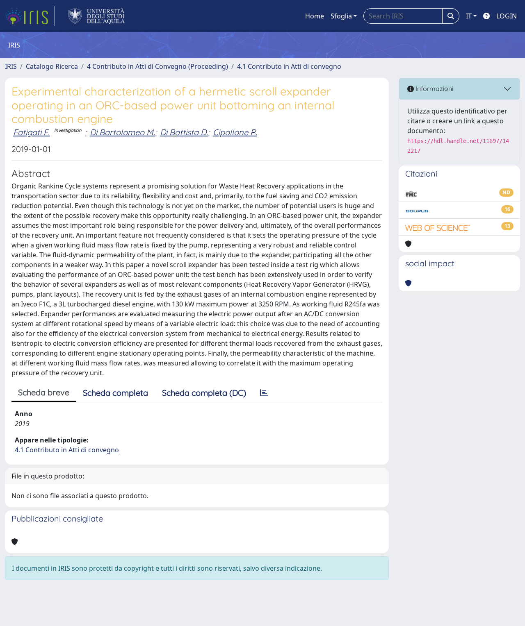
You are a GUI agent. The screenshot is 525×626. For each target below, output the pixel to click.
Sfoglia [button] (341, 15)
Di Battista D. (184, 132)
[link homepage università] (97, 16)
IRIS (11, 66)
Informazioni (433, 88)
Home (314, 15)
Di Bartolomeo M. (122, 132)
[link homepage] (30, 16)
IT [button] (469, 15)
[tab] (264, 392)
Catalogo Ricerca (52, 66)
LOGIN (506, 15)
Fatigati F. (31, 132)
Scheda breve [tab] (43, 392)
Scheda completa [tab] (115, 393)
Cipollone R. (235, 132)
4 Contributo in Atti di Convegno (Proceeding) (157, 66)
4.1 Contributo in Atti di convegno (289, 66)
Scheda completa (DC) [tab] (204, 393)
